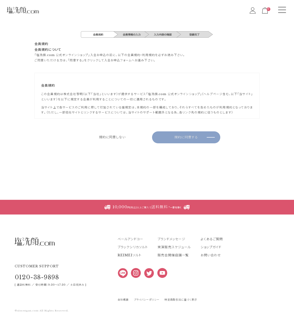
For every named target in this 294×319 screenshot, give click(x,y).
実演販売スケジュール (174, 247)
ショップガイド (211, 247)
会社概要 (123, 299)
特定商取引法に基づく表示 (180, 299)
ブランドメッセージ (171, 239)
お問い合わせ (211, 255)
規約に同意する (186, 137)
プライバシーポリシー (146, 299)
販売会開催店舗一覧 (173, 255)
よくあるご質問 (212, 239)
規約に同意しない (112, 137)
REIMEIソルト (129, 255)
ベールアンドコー (130, 239)
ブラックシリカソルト (133, 247)
